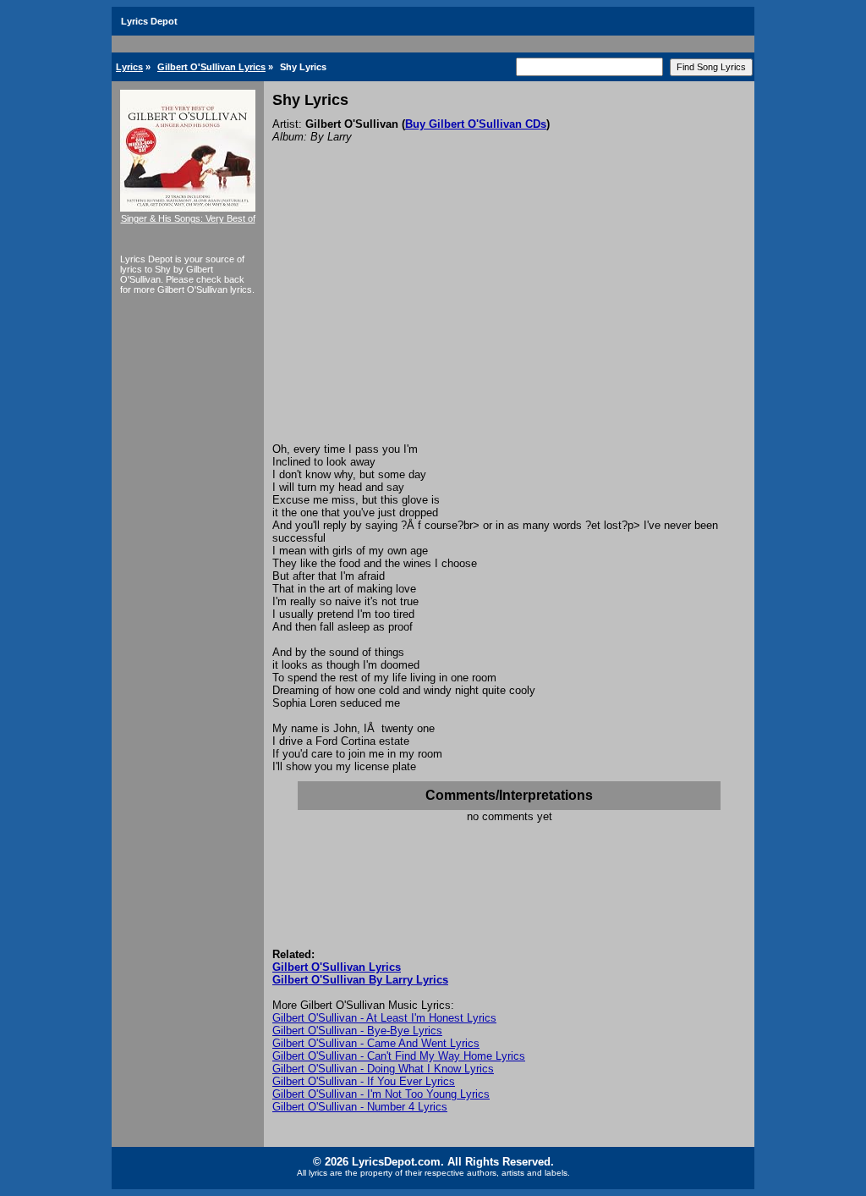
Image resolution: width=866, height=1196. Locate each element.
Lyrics (129, 67)
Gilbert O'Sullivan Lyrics (211, 67)
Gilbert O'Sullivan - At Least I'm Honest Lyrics (384, 1017)
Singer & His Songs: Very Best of (188, 218)
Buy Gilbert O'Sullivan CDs (475, 124)
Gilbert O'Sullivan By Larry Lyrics (360, 979)
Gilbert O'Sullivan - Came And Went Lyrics (376, 1043)
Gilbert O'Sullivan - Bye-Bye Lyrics (357, 1030)
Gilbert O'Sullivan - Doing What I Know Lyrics (383, 1068)
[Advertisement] (509, 315)
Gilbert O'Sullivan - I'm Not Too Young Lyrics (381, 1094)
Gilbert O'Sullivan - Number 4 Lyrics (359, 1106)
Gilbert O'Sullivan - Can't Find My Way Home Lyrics (398, 1056)
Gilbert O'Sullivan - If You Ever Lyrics (363, 1081)
